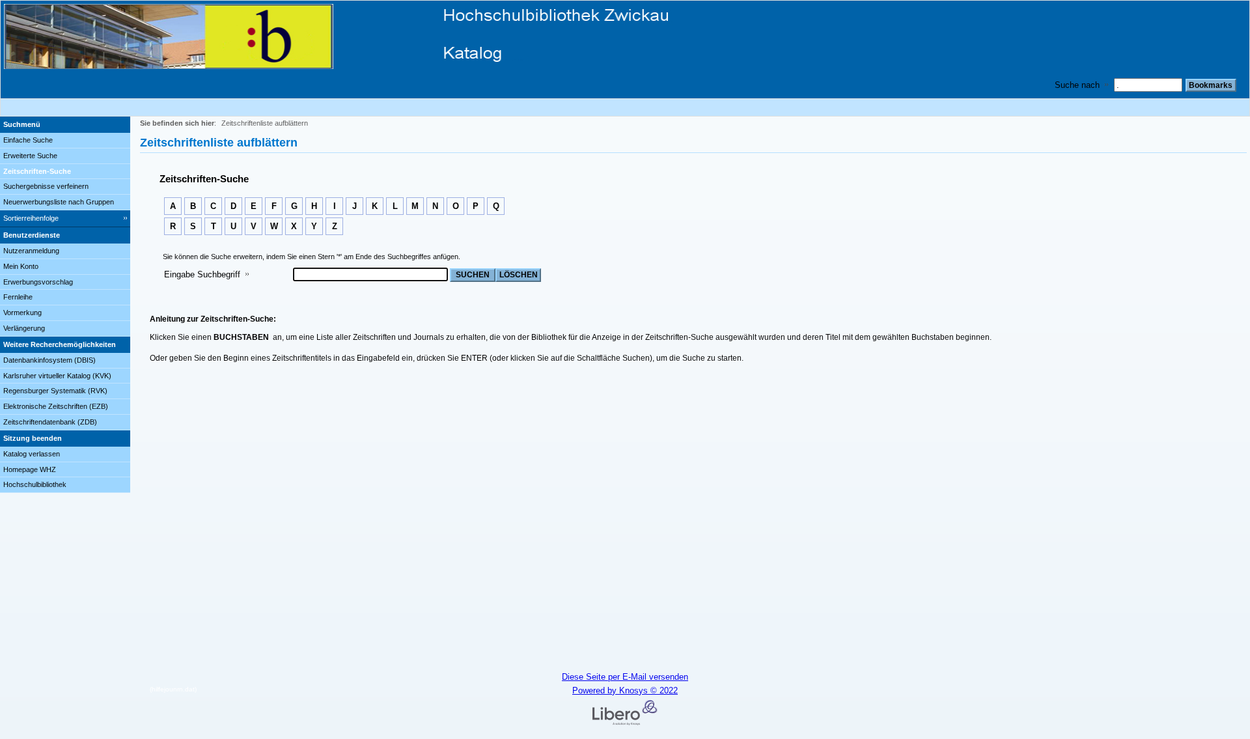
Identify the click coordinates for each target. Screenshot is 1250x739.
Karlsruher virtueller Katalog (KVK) (57, 376)
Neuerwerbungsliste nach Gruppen (58, 202)
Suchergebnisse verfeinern (46, 186)
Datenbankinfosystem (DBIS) (49, 360)
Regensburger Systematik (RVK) (55, 391)
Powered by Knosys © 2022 (625, 690)
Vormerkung (22, 312)
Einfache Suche (28, 140)
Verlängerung (24, 328)
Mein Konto (20, 266)
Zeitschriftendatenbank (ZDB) (50, 422)
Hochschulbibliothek (34, 484)
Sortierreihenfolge (31, 218)
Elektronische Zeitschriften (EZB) (55, 406)
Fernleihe (18, 297)
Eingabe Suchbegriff (202, 274)
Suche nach (1077, 85)
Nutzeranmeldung (31, 251)
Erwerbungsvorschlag (38, 282)
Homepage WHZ (29, 469)
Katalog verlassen (31, 454)
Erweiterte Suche (30, 156)
